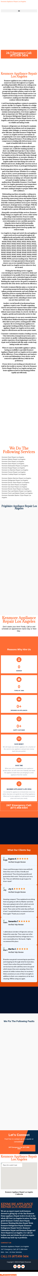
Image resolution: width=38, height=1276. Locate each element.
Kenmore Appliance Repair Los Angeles (13, 1)
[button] (19, 10)
